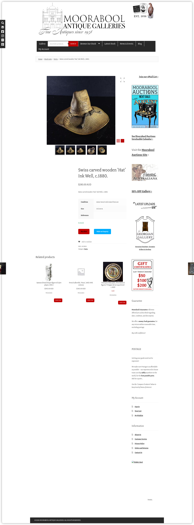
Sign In (137, 407)
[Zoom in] (122, 141)
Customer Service (141, 439)
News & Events (126, 43)
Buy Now (84, 231)
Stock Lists (48, 59)
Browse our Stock (88, 43)
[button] (122, 80)
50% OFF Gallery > (142, 191)
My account (44, 49)
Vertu (56, 59)
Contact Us (138, 453)
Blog (140, 43)
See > (143, 138)
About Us (138, 435)
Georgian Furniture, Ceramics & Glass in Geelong (145, 248)
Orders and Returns (141, 448)
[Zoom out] (118, 141)
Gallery (42, 43)
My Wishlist (139, 416)
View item (58, 300)
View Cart (138, 411)
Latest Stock (109, 43)
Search (73, 44)
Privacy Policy (139, 444)
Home (40, 59)
